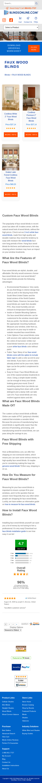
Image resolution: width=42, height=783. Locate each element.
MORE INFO (10, 135)
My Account (6, 756)
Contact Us (6, 762)
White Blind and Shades (31, 730)
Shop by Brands (28, 708)
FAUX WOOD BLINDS (21, 75)
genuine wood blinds (11, 466)
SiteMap (28, 780)
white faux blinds (20, 347)
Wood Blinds (6, 711)
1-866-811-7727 (8, 753)
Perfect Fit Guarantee (10, 743)
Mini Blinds (6, 705)
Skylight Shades (8, 708)
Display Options (16, 627)
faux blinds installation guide (14, 531)
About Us (5, 769)
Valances (25, 721)
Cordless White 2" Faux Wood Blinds (10, 116)
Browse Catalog (28, 705)
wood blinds (27, 241)
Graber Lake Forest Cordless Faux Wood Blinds (10, 176)
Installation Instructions (10, 765)
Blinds (7, 75)
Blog (3, 759)
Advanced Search (8, 733)
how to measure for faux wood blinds (20, 504)
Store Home (26, 702)
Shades (25, 718)
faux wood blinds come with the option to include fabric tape (22, 355)
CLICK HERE (34, 48)
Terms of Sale (21, 780)
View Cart (5, 737)
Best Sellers (6, 730)
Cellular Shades (8, 702)
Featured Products (29, 711)
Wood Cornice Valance (10, 714)
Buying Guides (27, 733)
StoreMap (14, 780)
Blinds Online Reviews (10, 740)
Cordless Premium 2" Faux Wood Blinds (31, 116)
